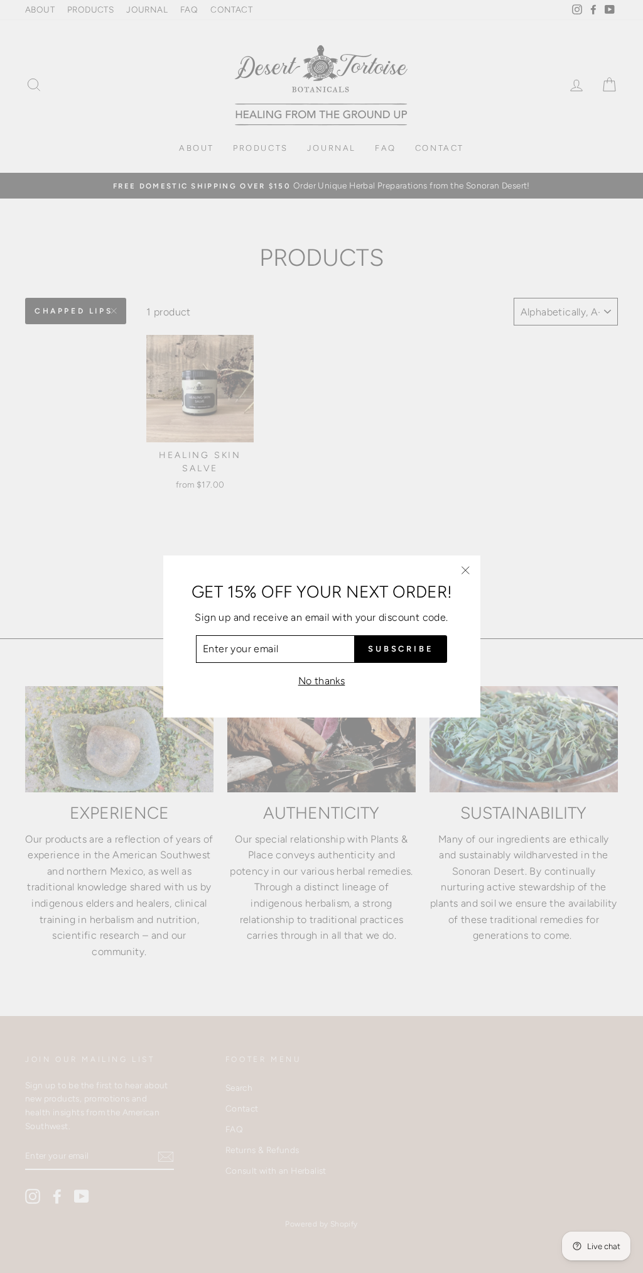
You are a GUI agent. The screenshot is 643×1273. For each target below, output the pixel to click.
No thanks (321, 681)
